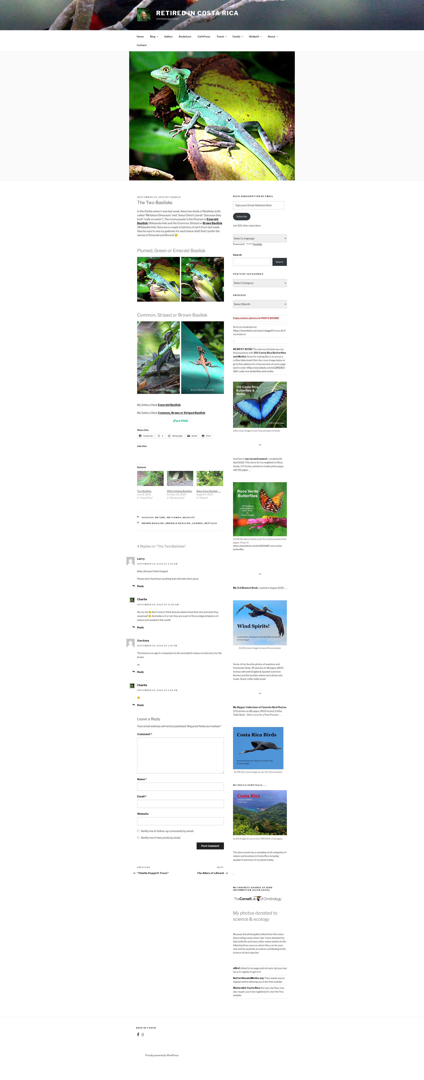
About (271, 36)
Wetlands (174, 517)
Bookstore (185, 36)
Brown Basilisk (212, 223)
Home (140, 36)
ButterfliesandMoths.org (248, 978)
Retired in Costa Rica (197, 13)
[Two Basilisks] (150, 478)
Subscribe (241, 216)
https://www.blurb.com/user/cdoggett (253, 330)
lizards (197, 523)
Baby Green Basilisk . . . (209, 491)
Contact (142, 45)
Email (142, 796)
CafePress (204, 36)
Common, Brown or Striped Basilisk (181, 412)
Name (142, 779)
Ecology (148, 517)
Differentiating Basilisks (179, 491)
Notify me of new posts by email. (161, 837)
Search (237, 254)
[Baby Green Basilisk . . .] (210, 478)
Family (236, 36)
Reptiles (211, 523)
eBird (236, 968)
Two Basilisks (144, 491)
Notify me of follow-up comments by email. (167, 831)
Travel (220, 36)
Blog (153, 36)
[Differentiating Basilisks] (180, 478)
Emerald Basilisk (169, 404)
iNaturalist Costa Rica (246, 987)
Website (143, 813)
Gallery (168, 36)
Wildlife (189, 517)
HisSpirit (254, 36)
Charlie (175, 197)
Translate (257, 244)
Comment (144, 734)
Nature (160, 517)
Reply (140, 586)
